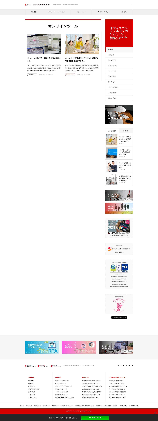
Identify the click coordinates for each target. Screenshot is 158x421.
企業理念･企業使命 (33, 389)
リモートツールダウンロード (117, 397)
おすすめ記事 (112, 131)
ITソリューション (60, 383)
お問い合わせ (37, 405)
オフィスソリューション (62, 380)
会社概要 (30, 383)
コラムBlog (29, 405)
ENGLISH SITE (123, 405)
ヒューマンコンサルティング (63, 386)
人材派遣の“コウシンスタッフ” (91, 389)
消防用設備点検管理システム (90, 397)
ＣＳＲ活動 (31, 394)
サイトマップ (46, 405)
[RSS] (132, 365)
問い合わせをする (94, 418)
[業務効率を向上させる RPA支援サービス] (42, 353)
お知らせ (22, 405)
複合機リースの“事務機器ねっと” (91, 380)
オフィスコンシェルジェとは (56, 12)
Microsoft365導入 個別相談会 (117, 392)
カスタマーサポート (61, 389)
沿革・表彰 (31, 392)
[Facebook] (123, 365)
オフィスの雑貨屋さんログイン (118, 386)
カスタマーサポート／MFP (117, 394)
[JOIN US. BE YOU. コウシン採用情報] (119, 212)
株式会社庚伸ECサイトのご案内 (64, 397)
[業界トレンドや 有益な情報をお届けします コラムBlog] (119, 122)
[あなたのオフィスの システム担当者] (119, 200)
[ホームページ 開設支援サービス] (116, 353)
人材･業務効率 (112, 92)
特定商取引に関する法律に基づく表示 (84, 405)
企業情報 (33, 12)
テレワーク (111, 82)
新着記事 (125, 131)
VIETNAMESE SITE (134, 405)
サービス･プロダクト (104, 12)
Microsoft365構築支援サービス (91, 394)
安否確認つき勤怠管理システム (91, 383)
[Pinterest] (126, 365)
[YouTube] (129, 365)
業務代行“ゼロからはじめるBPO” (91, 392)
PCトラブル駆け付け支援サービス (92, 386)
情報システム (112, 76)
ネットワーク (112, 71)
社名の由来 (31, 386)
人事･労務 (111, 55)
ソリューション (81, 12)
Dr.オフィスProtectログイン (117, 383)
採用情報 (124, 12)
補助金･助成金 (112, 98)
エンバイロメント (113, 87)
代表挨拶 (30, 380)
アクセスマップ (32, 397)
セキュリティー (112, 60)
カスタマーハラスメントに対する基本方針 (106, 405)
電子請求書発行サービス (116, 380)
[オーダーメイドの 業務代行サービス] (79, 353)
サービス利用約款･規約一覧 (117, 389)
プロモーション (112, 65)
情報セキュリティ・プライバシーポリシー (62, 405)
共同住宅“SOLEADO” (61, 394)
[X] (121, 365)
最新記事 (110, 49)
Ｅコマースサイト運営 (61, 392)
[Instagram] (118, 365)
